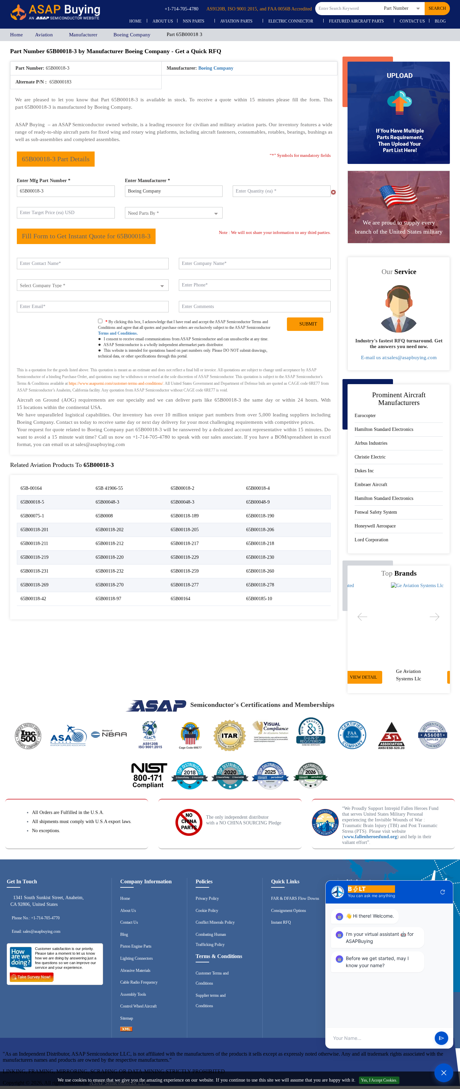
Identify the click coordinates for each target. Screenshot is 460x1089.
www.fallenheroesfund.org (370, 836)
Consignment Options (288, 910)
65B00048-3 (107, 502)
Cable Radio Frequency (139, 982)
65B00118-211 (34, 543)
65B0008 (104, 515)
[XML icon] (126, 1030)
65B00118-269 (34, 584)
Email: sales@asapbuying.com (36, 931)
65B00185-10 (259, 598)
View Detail (422, 677)
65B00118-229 (185, 557)
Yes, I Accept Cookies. (379, 1080)
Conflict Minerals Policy (215, 922)
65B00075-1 (32, 515)
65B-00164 (31, 488)
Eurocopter (365, 415)
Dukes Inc (364, 470)
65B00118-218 (260, 543)
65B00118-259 (185, 571)
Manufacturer (83, 34)
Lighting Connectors (136, 958)
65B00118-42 (33, 598)
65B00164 (180, 598)
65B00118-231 (34, 571)
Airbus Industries (371, 443)
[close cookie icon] (454, 1080)
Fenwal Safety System (376, 512)
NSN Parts (193, 21)
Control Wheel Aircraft (138, 1006)
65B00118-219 (34, 557)
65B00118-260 (260, 571)
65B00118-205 (185, 529)
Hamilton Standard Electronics (384, 429)
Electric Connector (290, 21)
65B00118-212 (110, 543)
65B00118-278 (260, 584)
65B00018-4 (258, 488)
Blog (440, 21)
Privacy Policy (207, 898)
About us (163, 21)
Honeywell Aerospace (375, 526)
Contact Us (412, 21)
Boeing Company (132, 34)
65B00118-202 (110, 529)
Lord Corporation (371, 539)
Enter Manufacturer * (147, 180)
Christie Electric (370, 457)
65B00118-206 (260, 529)
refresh (442, 892)
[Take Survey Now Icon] (32, 976)
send (441, 1038)
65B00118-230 (260, 557)
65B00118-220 (110, 557)
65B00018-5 (32, 502)
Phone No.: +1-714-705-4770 (36, 918)
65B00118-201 (34, 529)
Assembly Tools (133, 994)
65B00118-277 (185, 584)
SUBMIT (307, 324)
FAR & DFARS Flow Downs (295, 898)
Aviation (44, 34)
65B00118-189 (185, 515)
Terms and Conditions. (118, 333)
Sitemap (126, 1018)
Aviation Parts (236, 21)
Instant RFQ (281, 922)
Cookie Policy (207, 910)
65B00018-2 (182, 488)
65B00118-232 (110, 571)
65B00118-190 (260, 515)
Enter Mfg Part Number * (43, 180)
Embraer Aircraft (371, 484)
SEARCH (437, 8)
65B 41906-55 (109, 488)
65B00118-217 (185, 543)
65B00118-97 (108, 598)
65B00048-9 (258, 502)
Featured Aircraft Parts (356, 21)
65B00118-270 (110, 584)
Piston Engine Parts (136, 946)
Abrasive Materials (135, 970)
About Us (128, 910)
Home (135, 21)
